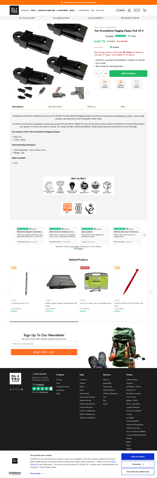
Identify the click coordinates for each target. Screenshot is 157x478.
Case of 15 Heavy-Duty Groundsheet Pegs (95, 303)
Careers (129, 414)
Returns (82, 386)
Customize (136, 464)
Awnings (25, 10)
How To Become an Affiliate (135, 431)
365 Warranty (84, 393)
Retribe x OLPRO (132, 400)
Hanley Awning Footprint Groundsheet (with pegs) (61, 304)
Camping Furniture (46, 10)
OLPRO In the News (133, 428)
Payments (129, 383)
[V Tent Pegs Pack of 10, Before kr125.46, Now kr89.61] (27, 282)
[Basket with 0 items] (144, 10)
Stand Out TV (131, 390)
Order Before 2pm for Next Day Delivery (80, 2)
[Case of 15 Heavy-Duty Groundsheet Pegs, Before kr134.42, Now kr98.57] (96, 282)
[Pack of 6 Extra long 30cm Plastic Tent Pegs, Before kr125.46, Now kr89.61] (130, 282)
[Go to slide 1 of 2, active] (44, 322)
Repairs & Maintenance (87, 414)
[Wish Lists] (35, 292)
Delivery (91, 106)
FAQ (123, 106)
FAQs (81, 390)
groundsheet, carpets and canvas (46, 124)
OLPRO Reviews (131, 379)
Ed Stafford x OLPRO (133, 386)
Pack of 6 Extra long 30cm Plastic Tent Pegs (128, 304)
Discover (100, 10)
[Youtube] (22, 389)
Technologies (107, 386)
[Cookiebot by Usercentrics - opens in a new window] (15, 473)
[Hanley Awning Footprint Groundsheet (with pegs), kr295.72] (61, 282)
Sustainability (107, 383)
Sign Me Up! (44, 352)
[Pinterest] (16, 389)
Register (129, 449)
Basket (128, 442)
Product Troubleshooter (87, 411)
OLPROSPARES (84, 10)
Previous (12, 93)
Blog (104, 400)
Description (17, 106)
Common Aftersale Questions (136, 435)
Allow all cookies (138, 457)
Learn (105, 397)
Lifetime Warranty (85, 400)
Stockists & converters (133, 393)
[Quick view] (19, 292)
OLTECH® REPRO (132, 421)
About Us (106, 379)
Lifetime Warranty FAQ (87, 404)
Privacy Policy (131, 397)
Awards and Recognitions (134, 424)
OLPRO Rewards (109, 390)
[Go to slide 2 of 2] (112, 322)
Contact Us (83, 379)
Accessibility (130, 418)
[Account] (129, 10)
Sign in (128, 445)
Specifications (55, 106)
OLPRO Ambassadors (110, 393)
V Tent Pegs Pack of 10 (20, 303)
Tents (33, 10)
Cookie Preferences (133, 407)
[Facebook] (10, 389)
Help (92, 10)
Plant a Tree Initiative (133, 404)
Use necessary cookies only (138, 472)
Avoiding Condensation (87, 418)
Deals (72, 10)
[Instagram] (13, 389)
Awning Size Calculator (87, 397)
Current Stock (98, 47)
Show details (35, 473)
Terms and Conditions (133, 411)
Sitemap (129, 438)
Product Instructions (86, 407)
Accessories (62, 10)
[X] (19, 389)
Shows (105, 404)
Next (87, 93)
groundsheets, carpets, (123, 116)
